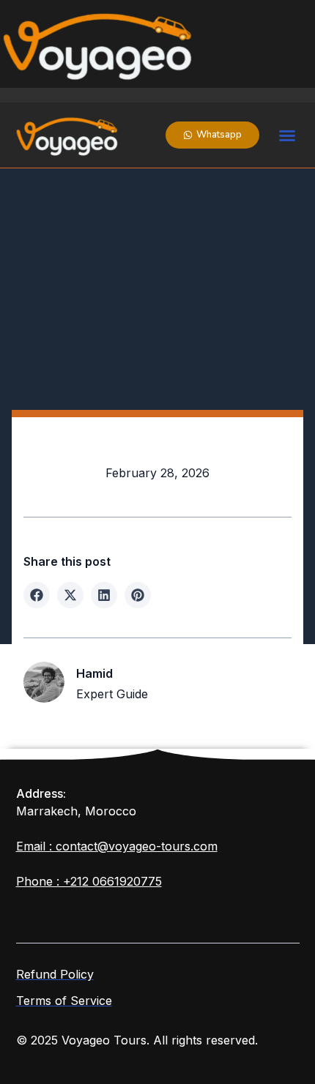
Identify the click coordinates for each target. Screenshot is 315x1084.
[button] (287, 135)
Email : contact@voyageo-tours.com (117, 846)
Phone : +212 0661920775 (89, 881)
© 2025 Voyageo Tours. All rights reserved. (137, 1040)
